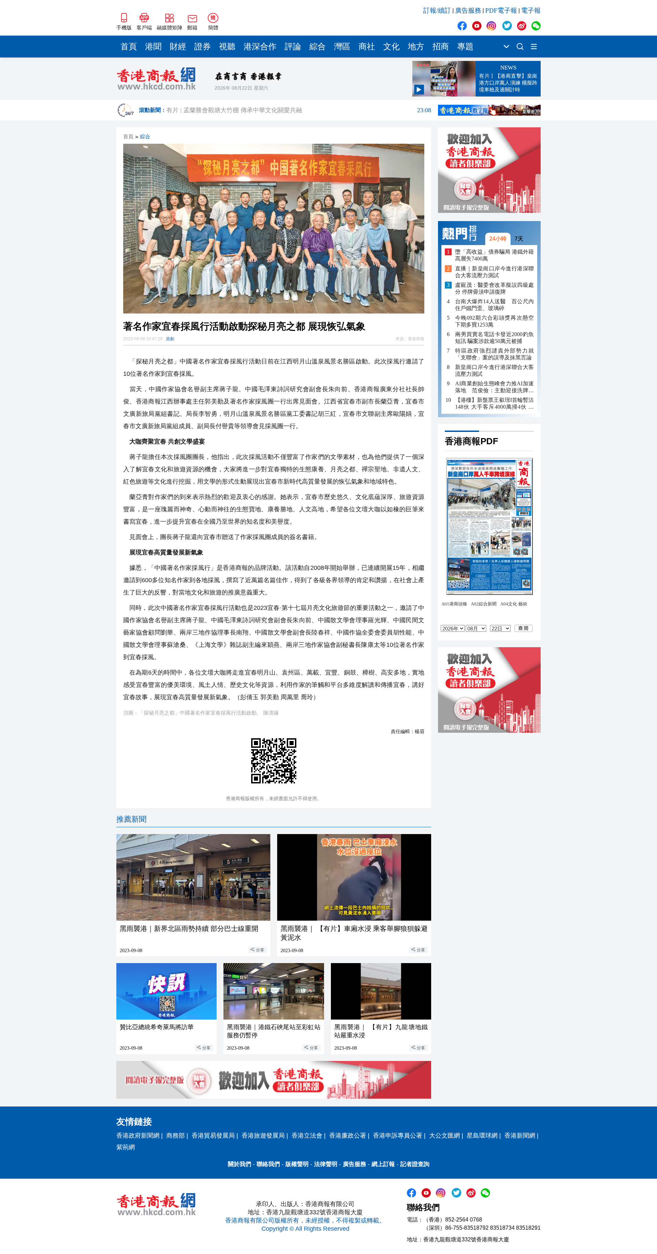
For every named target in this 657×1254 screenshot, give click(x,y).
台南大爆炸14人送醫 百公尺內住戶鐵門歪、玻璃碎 (494, 304)
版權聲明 (297, 1164)
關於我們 (239, 1164)
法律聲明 (325, 1164)
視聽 (227, 46)
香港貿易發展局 (213, 1135)
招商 (441, 46)
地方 (416, 46)
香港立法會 (307, 1135)
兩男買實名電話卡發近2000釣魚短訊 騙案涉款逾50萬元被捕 (494, 337)
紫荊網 (125, 1147)
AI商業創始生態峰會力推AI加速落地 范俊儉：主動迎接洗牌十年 (494, 387)
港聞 (153, 46)
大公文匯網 (444, 1135)
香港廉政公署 (347, 1135)
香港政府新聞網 (137, 1135)
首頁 (128, 46)
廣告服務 (468, 10)
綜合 (317, 46)
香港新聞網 (519, 1135)
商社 (367, 46)
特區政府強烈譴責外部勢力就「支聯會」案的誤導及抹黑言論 (494, 354)
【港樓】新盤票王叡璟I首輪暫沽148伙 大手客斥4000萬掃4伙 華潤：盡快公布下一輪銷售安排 (494, 403)
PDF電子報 (501, 10)
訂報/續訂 (437, 10)
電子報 (531, 10)
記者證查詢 (414, 1164)
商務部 (175, 1135)
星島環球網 (482, 1135)
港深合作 (260, 46)
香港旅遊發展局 (263, 1135)
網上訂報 (383, 1164)
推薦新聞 (131, 819)
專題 (465, 46)
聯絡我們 (268, 1164)
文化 (391, 46)
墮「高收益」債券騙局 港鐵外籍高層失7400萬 (494, 255)
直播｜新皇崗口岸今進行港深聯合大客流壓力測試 (494, 272)
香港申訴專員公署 (397, 1135)
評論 (293, 46)
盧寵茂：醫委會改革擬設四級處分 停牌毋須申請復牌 (494, 288)
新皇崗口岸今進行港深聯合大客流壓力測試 (494, 370)
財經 (178, 46)
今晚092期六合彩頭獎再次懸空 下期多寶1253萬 (494, 321)
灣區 (342, 46)
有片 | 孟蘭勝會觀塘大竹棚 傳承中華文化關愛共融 (298, 110)
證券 (202, 46)
